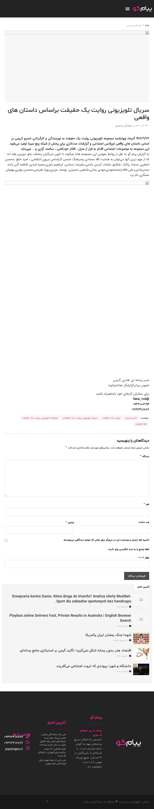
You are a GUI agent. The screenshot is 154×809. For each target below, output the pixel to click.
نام (146, 504)
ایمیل (69, 522)
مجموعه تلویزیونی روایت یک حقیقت (40, 418)
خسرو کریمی (131, 418)
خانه (147, 25)
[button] (127, 8)
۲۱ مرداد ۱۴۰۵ (123, 626)
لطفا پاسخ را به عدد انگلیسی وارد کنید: (128, 549)
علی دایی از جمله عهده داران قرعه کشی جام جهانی (52, 762)
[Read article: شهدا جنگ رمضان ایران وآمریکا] (141, 638)
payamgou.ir (14, 749)
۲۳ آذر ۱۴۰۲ (142, 126)
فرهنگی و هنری (134, 25)
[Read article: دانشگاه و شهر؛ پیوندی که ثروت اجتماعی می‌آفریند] (141, 669)
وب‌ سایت (144, 522)
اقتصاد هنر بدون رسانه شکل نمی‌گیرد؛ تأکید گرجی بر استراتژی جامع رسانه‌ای (75, 650)
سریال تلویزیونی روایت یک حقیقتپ (80, 418)
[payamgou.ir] (28, 748)
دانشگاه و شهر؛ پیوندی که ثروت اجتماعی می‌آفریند (93, 666)
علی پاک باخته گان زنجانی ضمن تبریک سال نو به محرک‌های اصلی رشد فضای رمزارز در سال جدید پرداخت (53, 739)
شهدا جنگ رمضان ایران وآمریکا (108, 635)
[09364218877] (28, 736)
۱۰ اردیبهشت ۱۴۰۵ (121, 640)
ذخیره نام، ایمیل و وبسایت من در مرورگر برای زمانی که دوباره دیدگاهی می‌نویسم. (106, 540)
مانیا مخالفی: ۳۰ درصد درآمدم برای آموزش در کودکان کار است (52, 752)
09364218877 (13, 737)
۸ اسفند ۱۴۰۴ (123, 656)
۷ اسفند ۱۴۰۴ (123, 671)
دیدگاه (144, 456)
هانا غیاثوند (141, 424)
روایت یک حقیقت (111, 418)
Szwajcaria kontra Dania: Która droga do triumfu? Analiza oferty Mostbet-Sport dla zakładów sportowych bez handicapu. (71, 599)
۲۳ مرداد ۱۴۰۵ (123, 607)
